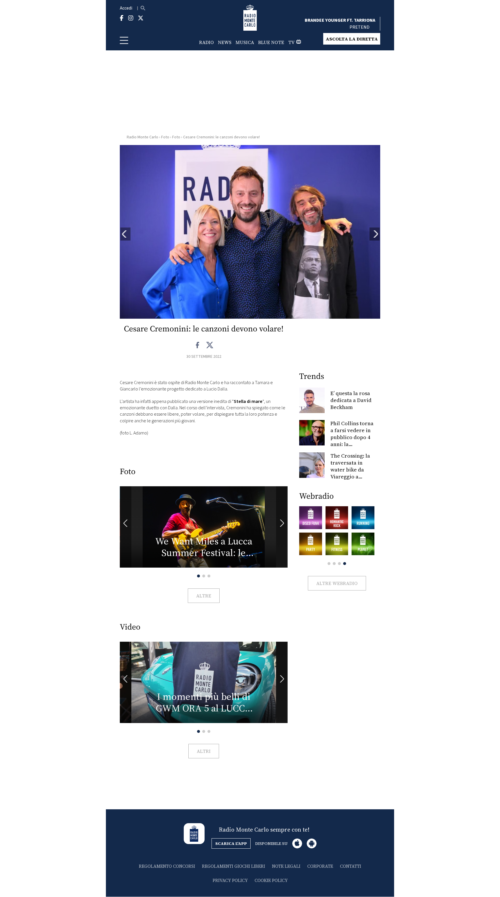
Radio (206, 42)
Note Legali (286, 866)
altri (204, 751)
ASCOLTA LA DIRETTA (352, 39)
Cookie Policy (271, 880)
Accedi (126, 8)
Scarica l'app (231, 843)
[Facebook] (198, 345)
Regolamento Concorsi (167, 866)
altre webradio (337, 583)
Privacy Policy (230, 880)
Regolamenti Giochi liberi (233, 866)
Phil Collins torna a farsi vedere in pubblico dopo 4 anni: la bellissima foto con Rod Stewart (352, 441)
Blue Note (271, 42)
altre (203, 596)
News (224, 42)
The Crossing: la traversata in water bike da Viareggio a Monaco (350, 469)
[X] (210, 345)
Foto (165, 137)
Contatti (350, 866)
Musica (245, 42)
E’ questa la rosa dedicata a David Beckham (351, 400)
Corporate (320, 866)
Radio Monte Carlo (142, 137)
